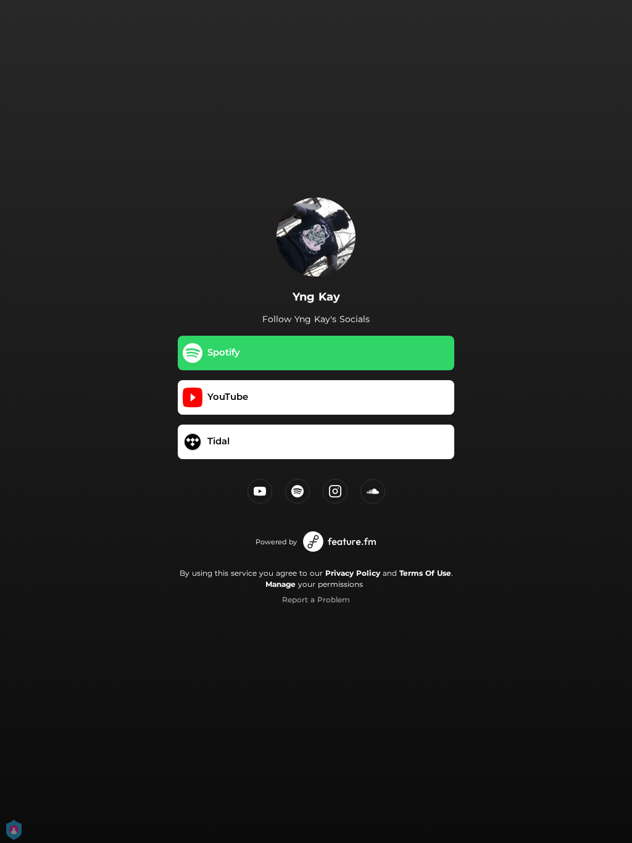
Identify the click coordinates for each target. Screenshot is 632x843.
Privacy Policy (352, 573)
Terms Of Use (425, 573)
